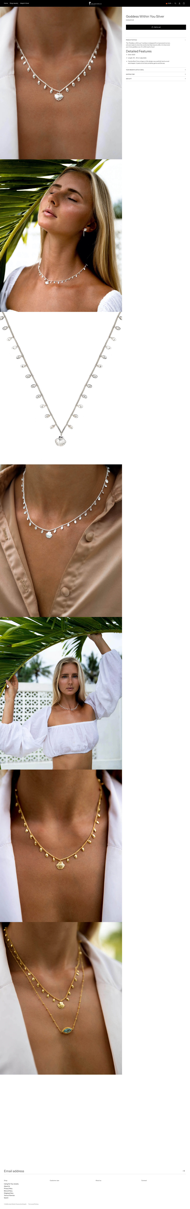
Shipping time (130, 74)
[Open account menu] (179, 3)
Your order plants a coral (135, 70)
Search (6, 1198)
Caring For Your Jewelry (11, 1184)
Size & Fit (129, 78)
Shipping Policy (8, 1193)
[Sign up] (183, 1171)
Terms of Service (9, 1195)
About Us (7, 1186)
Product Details (131, 40)
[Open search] (175, 3)
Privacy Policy (8, 1188)
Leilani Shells (11, 1204)
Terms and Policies (33, 1204)
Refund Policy (8, 1191)
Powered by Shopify (21, 1204)
